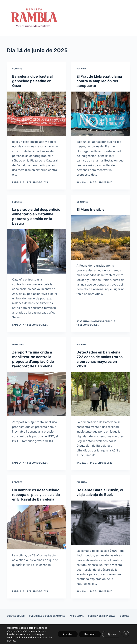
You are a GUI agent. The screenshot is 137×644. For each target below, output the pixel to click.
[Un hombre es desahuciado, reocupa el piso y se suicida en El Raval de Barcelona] (36, 527)
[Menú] (128, 17)
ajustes (11, 640)
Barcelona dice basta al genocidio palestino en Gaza (32, 81)
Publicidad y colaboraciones (47, 616)
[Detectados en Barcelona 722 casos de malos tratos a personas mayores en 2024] (100, 394)
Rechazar (89, 634)
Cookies (124, 616)
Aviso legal (77, 616)
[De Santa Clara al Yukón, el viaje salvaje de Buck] (100, 523)
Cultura (82, 482)
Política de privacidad (101, 616)
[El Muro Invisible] (100, 237)
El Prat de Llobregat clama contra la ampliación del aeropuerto (99, 81)
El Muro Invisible (91, 209)
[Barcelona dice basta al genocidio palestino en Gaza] (36, 114)
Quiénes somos (16, 616)
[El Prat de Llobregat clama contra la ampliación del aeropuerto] (100, 114)
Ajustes (112, 634)
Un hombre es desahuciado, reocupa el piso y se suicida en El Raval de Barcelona (36, 494)
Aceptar (67, 634)
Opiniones (82, 202)
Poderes (17, 68)
